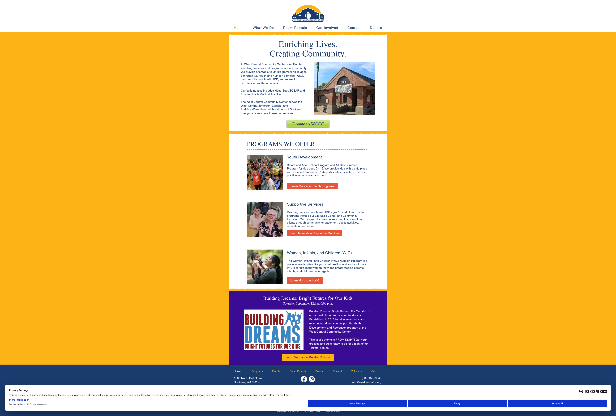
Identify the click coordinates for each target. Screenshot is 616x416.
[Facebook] (304, 379)
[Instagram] (312, 379)
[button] (263, 28)
